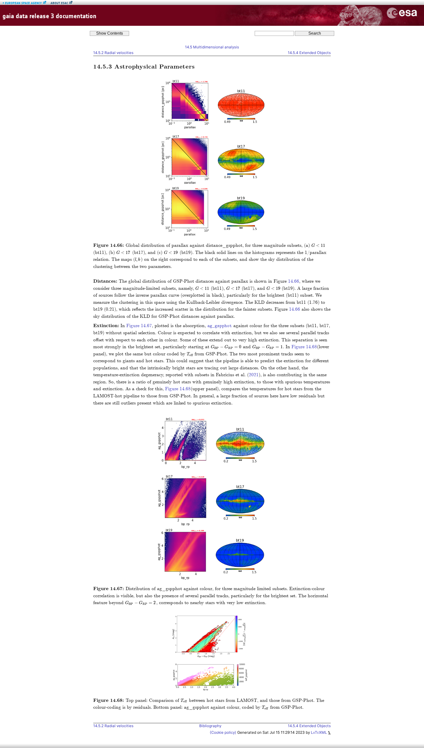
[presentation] (318, 245)
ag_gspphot (219, 326)
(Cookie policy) (223, 732)
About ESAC (59, 3)
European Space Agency (22, 3)
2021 (254, 375)
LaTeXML (319, 732)
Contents (109, 33)
